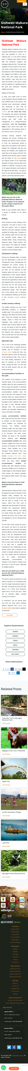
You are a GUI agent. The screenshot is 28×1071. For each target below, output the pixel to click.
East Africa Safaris (15, 942)
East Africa (15, 962)
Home (3, 32)
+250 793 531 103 (17, 1038)
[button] (3, 1067)
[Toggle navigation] (25, 4)
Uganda (15, 949)
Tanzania (15, 957)
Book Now (14, 1068)
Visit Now (10, 615)
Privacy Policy (15, 991)
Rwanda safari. (7, 352)
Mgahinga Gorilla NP (15, 976)
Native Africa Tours (17, 1055)
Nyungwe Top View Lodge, (17, 456)
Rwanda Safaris (15, 931)
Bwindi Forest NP (15, 968)
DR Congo (15, 954)
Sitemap (15, 994)
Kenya (15, 959)
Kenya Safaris (15, 939)
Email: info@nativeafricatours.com (15, 1003)
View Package (6, 723)
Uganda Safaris (15, 929)
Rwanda (4, 111)
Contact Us (15, 986)
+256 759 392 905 (17, 1021)
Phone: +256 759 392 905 (15, 1000)
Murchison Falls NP (15, 971)
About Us (15, 983)
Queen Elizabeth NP (15, 974)
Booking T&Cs (15, 988)
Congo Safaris (15, 934)
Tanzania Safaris (15, 937)
